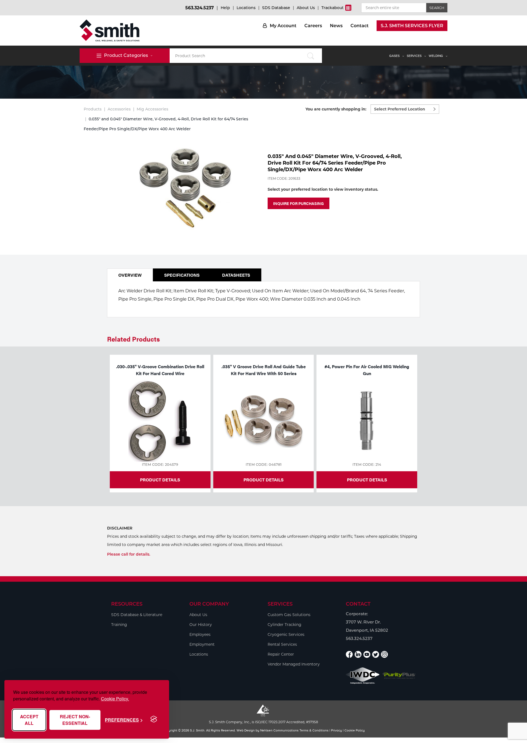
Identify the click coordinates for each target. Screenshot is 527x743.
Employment (202, 644)
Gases (394, 56)
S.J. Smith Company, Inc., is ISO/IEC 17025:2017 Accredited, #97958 (263, 722)
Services (414, 56)
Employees (200, 634)
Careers (313, 25)
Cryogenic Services (286, 634)
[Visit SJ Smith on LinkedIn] (358, 654)
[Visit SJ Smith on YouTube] (366, 654)
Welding (436, 56)
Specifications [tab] (182, 275)
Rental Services (282, 644)
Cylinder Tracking (284, 624)
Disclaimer (119, 528)
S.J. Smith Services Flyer (412, 25)
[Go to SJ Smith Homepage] (109, 30)
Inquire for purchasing (298, 203)
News (336, 25)
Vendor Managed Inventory (294, 664)
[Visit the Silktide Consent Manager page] (153, 719)
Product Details (160, 479)
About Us (306, 7)
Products (93, 109)
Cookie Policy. (115, 698)
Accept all (29, 719)
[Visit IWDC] (363, 675)
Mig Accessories (152, 109)
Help (225, 7)
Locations (246, 7)
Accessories (119, 109)
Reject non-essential (75, 719)
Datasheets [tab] (236, 275)
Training (119, 624)
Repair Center (281, 654)
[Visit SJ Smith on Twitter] (375, 654)
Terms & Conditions (314, 730)
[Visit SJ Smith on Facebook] (349, 654)
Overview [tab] (130, 275)
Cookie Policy (354, 730)
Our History (200, 624)
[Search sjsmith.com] (310, 55)
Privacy (336, 730)
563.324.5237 (199, 7)
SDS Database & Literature (136, 614)
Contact (360, 25)
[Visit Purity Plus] (399, 676)
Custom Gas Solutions (289, 614)
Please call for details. (128, 554)
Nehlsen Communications (279, 730)
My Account (283, 25)
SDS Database (276, 7)
